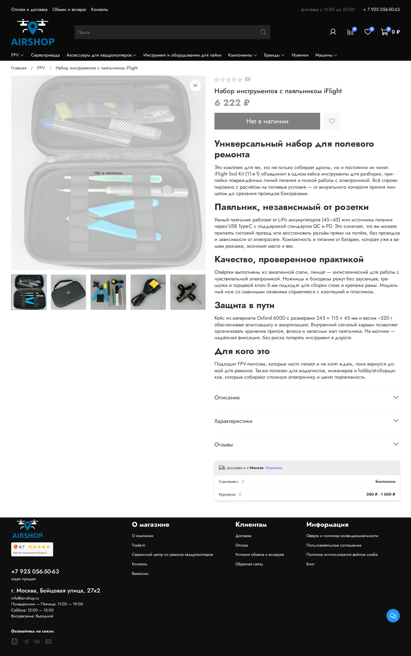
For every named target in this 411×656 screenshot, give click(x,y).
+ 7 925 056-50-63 (381, 9)
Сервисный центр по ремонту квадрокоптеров (172, 554)
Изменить (273, 467)
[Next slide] (196, 173)
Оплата (241, 545)
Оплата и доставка (29, 9)
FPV (15, 55)
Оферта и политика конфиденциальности (342, 535)
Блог (310, 564)
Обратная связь (249, 564)
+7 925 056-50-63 (35, 571)
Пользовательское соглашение (333, 545)
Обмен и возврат (69, 9)
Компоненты (240, 55)
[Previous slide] (20, 173)
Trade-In (138, 545)
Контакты (99, 9)
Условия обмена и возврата (259, 554)
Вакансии (140, 573)
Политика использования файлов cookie (342, 554)
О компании (142, 535)
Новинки (300, 55)
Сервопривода (45, 55)
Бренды (272, 55)
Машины (323, 55)
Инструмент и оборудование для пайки (182, 55)
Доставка (243, 535)
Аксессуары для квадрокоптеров (99, 55)
